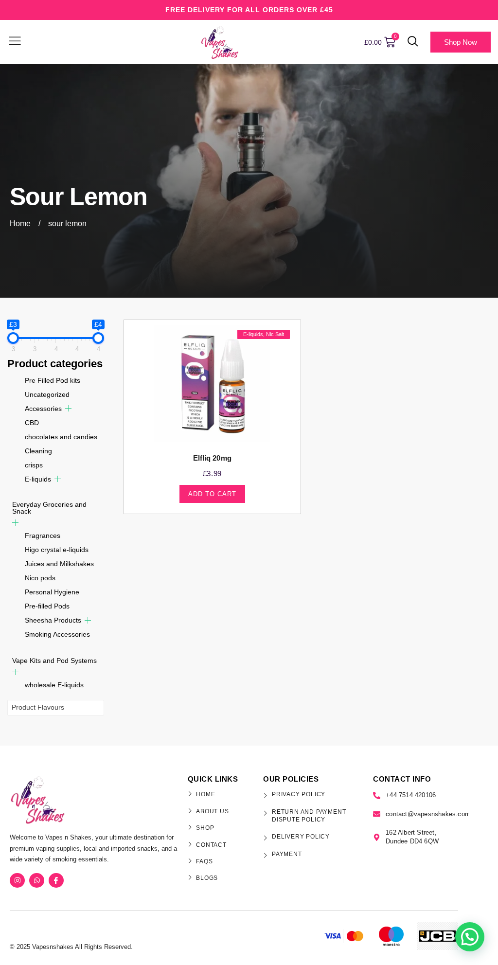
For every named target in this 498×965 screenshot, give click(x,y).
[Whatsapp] (36, 880)
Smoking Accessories (57, 634)
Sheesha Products (53, 620)
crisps (34, 465)
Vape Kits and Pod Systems (54, 660)
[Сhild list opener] (68, 408)
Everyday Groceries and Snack (49, 507)
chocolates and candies (61, 437)
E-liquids (38, 479)
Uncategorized (47, 394)
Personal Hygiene (52, 592)
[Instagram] (17, 880)
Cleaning (38, 451)
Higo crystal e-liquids (57, 550)
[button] (413, 42)
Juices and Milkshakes (59, 564)
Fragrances (42, 535)
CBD (32, 423)
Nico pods (40, 578)
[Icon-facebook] (56, 880)
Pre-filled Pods (47, 606)
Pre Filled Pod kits (52, 380)
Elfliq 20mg (212, 458)
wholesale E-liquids (54, 685)
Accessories (43, 408)
